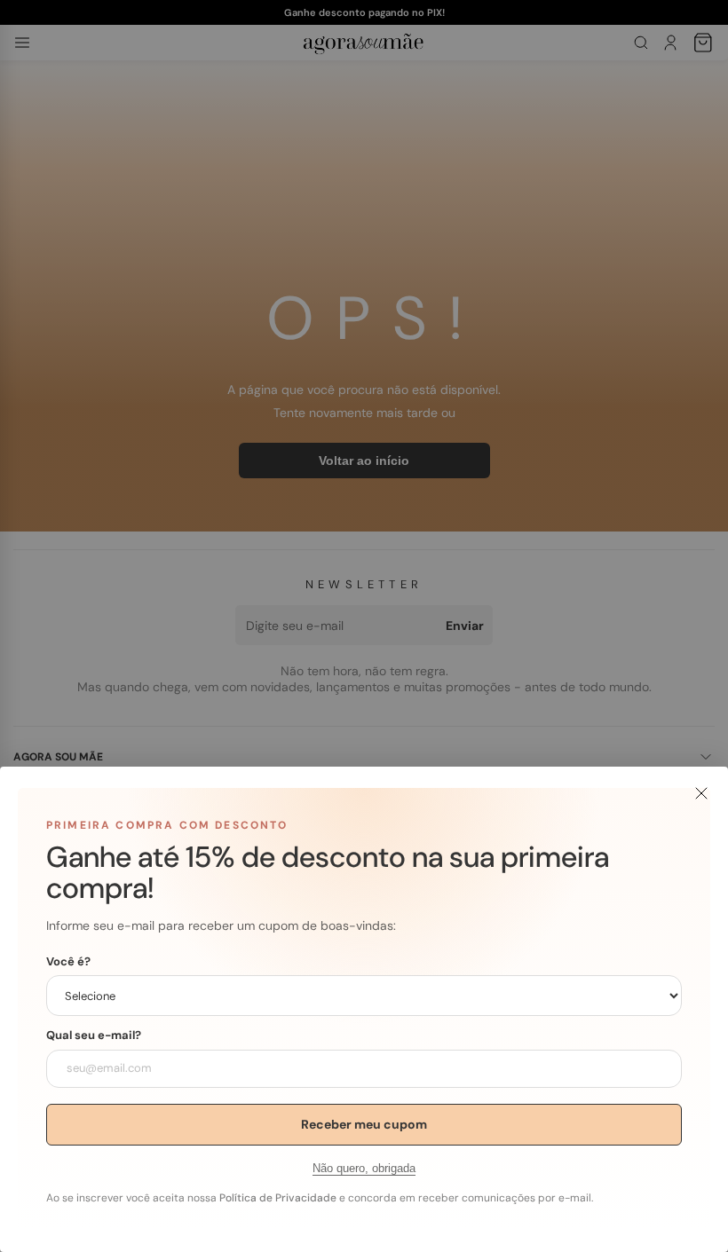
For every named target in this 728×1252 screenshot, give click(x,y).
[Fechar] (701, 793)
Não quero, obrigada (364, 1168)
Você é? (68, 962)
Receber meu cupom (364, 1124)
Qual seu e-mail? (93, 1035)
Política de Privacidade (277, 1198)
